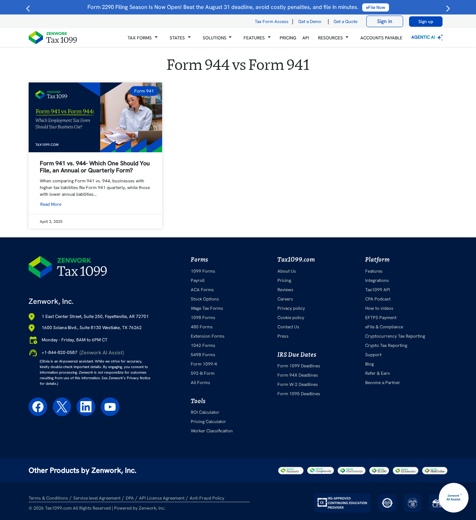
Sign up (425, 22)
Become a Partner (382, 382)
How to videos (379, 308)
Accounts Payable (381, 38)
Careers (285, 299)
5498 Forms (203, 354)
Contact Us (288, 326)
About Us (286, 271)
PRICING (288, 38)
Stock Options (205, 299)
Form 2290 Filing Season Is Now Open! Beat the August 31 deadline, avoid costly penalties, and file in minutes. (236, 7)
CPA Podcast (377, 299)
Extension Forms (208, 336)
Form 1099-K (204, 364)
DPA (130, 498)
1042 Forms (203, 345)
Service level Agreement (96, 498)
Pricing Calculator (208, 421)
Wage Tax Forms (207, 308)
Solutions (214, 38)
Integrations (377, 280)
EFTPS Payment (380, 317)
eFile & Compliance (384, 326)
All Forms (200, 382)
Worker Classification (212, 430)
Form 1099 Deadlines (298, 365)
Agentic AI (423, 37)
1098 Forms (203, 317)
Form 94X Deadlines (297, 375)
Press (283, 336)
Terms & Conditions (48, 498)
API (305, 38)
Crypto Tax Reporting (386, 345)
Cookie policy (290, 317)
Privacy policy (291, 308)
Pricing (284, 280)
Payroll (198, 280)
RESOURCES (330, 38)
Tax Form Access (272, 22)
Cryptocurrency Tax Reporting (395, 336)
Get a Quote (345, 22)
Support (373, 354)
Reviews (285, 289)
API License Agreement (161, 498)
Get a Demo (309, 22)
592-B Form (203, 373)
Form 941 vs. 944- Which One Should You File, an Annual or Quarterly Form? (95, 166)
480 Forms (202, 326)
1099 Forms (203, 271)
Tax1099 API (377, 289)
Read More (50, 204)
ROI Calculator (205, 412)
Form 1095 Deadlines (298, 393)
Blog (369, 364)
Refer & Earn (377, 373)
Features (374, 271)
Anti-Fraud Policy (207, 498)
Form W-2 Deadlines (297, 384)
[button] (143, 38)
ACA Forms (202, 289)
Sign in (384, 21)
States (177, 38)
